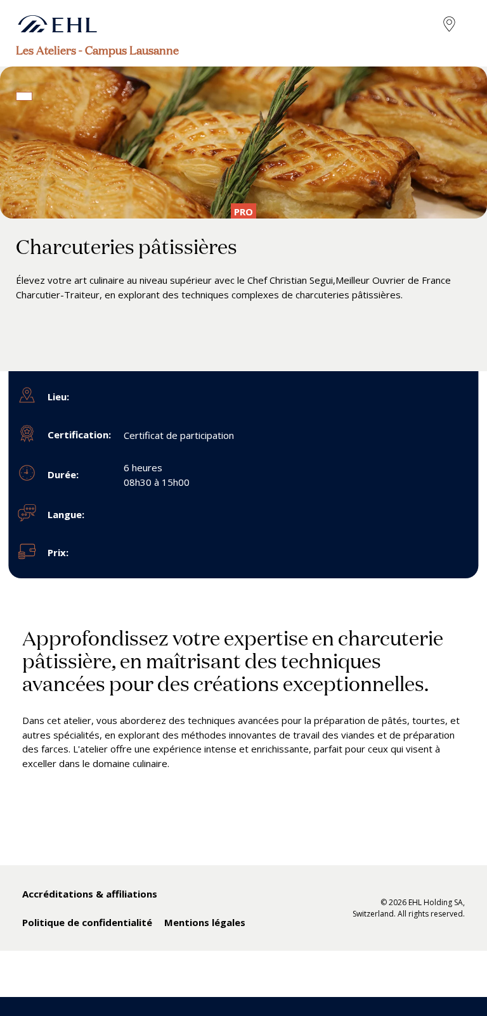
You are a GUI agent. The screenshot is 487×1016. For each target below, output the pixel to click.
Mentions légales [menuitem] (204, 922)
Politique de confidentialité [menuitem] (87, 922)
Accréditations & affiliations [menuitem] (89, 893)
